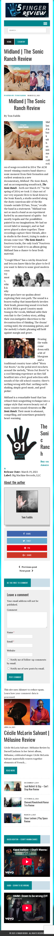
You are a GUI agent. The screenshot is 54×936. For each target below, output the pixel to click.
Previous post (29, 567)
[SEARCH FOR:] (27, 30)
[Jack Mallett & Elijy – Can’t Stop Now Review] (12, 789)
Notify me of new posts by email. (27, 668)
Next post (24, 570)
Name (10, 632)
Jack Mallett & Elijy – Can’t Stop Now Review (36, 788)
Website (11, 650)
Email (10, 641)
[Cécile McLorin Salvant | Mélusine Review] (27, 723)
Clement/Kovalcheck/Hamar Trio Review (36, 804)
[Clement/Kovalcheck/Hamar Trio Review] (12, 805)
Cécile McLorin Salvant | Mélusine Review (26, 736)
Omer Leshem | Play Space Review (36, 820)
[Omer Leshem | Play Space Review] (12, 821)
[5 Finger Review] (27, 10)
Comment (12, 609)
